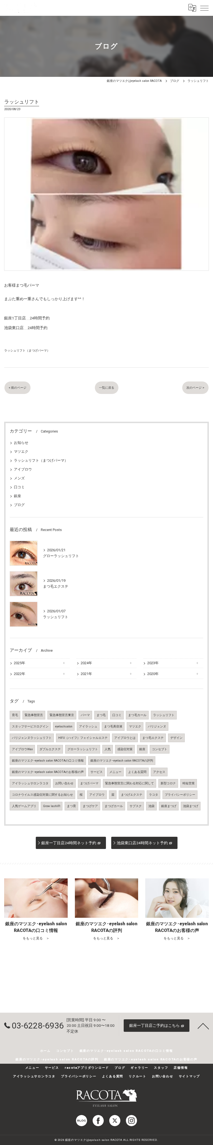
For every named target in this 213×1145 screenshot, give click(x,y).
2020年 (153, 674)
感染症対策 (125, 749)
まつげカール (114, 806)
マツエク (21, 451)
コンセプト (159, 749)
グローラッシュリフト (82, 749)
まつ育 (71, 806)
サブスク (136, 806)
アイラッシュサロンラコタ (30, 783)
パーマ (85, 715)
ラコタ (153, 795)
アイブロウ (23, 469)
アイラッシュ (88, 726)
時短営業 (188, 783)
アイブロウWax (22, 749)
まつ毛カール (137, 715)
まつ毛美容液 (113, 726)
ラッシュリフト (163, 715)
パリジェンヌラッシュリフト (32, 738)
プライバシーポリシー (180, 795)
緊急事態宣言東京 (62, 715)
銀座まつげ (168, 806)
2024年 (86, 663)
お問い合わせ (64, 783)
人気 (108, 749)
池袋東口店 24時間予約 (25, 327)
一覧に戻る (106, 388)
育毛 (15, 715)
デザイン (176, 738)
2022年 (19, 674)
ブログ (19, 505)
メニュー (115, 772)
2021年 (86, 674)
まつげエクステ (131, 795)
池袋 (151, 806)
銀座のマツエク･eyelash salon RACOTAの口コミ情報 (48, 760)
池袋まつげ (190, 806)
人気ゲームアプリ (24, 806)
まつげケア (90, 806)
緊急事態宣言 (34, 715)
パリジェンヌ (157, 726)
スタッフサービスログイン (30, 726)
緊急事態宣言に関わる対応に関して (129, 783)
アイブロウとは (125, 738)
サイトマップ (189, 1076)
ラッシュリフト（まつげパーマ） (27, 350)
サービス (96, 772)
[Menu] (204, 8)
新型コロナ (168, 783)
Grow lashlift (51, 806)
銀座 (17, 496)
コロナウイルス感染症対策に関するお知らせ (42, 795)
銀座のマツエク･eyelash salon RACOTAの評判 (121, 760)
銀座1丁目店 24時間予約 (27, 318)
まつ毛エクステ (153, 738)
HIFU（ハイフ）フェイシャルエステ (83, 738)
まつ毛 (101, 715)
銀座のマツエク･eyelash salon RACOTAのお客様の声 (48, 772)
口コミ (19, 487)
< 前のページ (17, 388)
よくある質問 (137, 772)
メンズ (19, 478)
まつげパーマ (89, 783)
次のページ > (195, 388)
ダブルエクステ (50, 749)
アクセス (159, 772)
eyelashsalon (63, 726)
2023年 (153, 663)
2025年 (19, 663)
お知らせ (21, 443)
